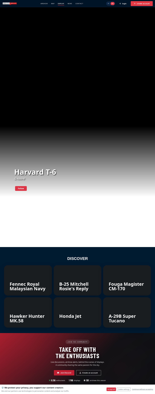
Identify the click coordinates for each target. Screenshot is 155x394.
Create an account (90, 373)
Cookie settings (123, 389)
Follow (21, 188)
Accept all (111, 389)
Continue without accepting (142, 389)
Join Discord (65, 373)
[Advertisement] (77, 230)
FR (108, 3)
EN (112, 3)
